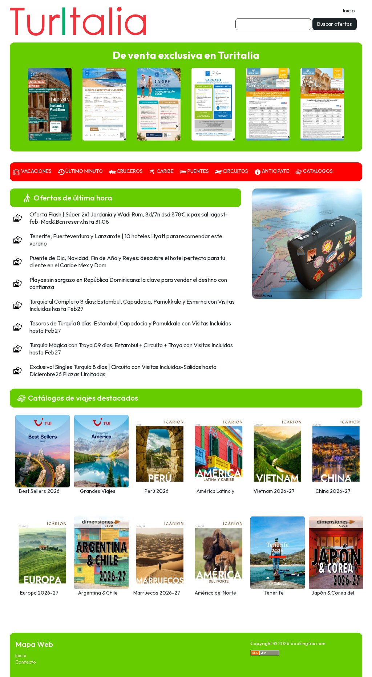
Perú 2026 (157, 491)
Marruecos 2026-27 (156, 592)
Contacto (25, 662)
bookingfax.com (308, 643)
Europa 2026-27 (39, 592)
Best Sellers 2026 (39, 491)
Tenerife (274, 592)
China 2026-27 (333, 491)
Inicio (349, 10)
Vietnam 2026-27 (274, 491)
